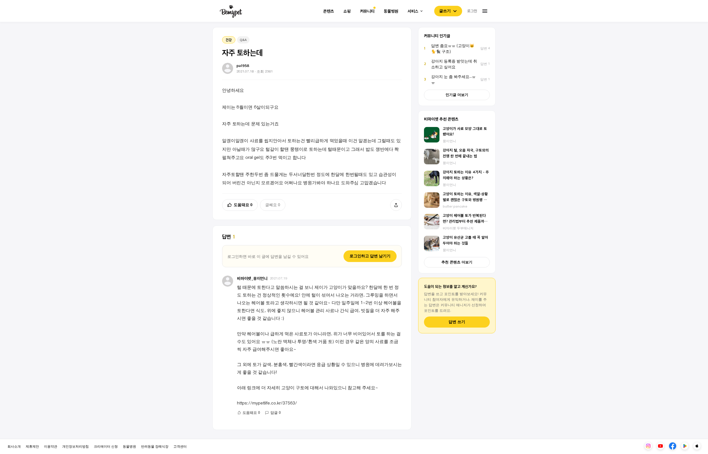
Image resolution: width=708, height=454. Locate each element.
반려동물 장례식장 (154, 446)
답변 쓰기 (457, 322)
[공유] (396, 205)
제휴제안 (32, 446)
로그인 (472, 10)
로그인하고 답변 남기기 (370, 256)
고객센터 (180, 446)
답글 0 (275, 413)
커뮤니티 (367, 11)
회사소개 (14, 446)
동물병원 (391, 11)
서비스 (413, 11)
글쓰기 (445, 11)
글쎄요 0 (272, 205)
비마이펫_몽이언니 (252, 278)
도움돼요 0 (243, 205)
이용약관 (50, 446)
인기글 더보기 (457, 95)
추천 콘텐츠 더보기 (456, 262)
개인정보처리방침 (75, 446)
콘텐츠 (328, 11)
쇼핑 (347, 11)
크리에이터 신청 (106, 446)
